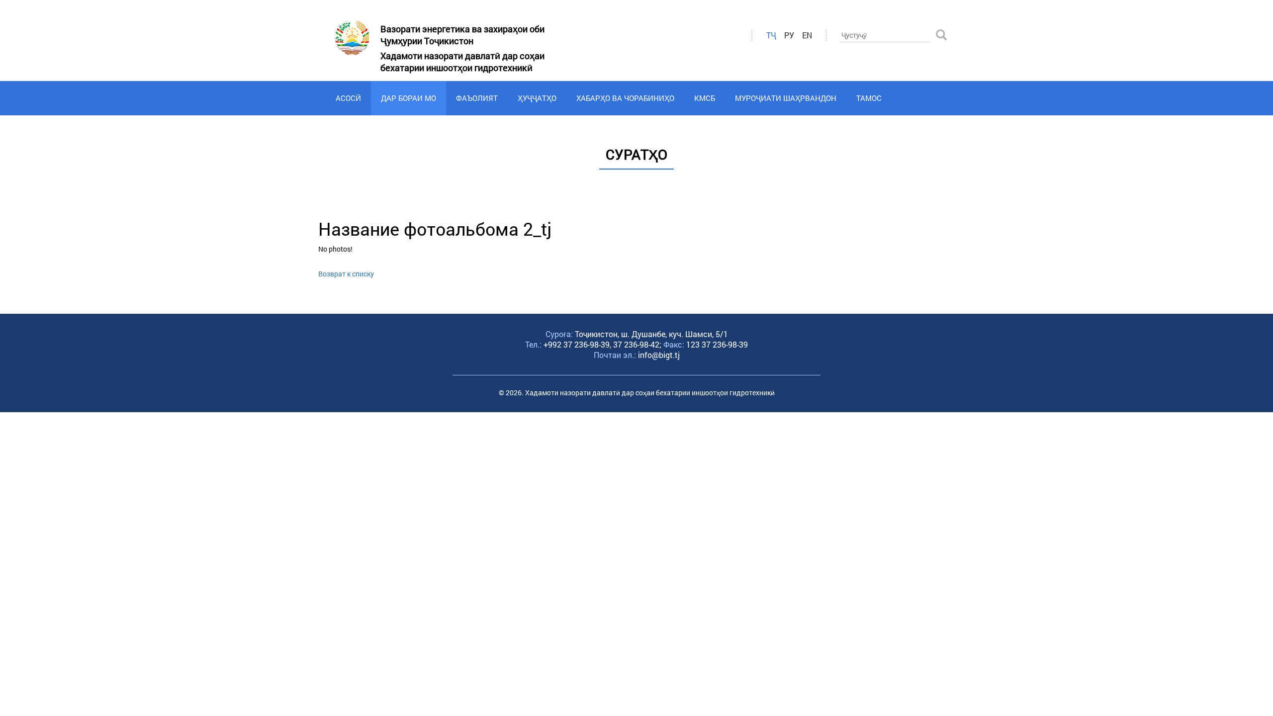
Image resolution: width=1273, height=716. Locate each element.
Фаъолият (477, 98)
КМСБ (704, 98)
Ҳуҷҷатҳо (537, 98)
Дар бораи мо (408, 98)
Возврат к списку (346, 273)
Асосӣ (348, 98)
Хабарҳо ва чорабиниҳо (625, 98)
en (807, 35)
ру (789, 35)
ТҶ (771, 35)
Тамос (869, 98)
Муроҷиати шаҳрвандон (785, 98)
